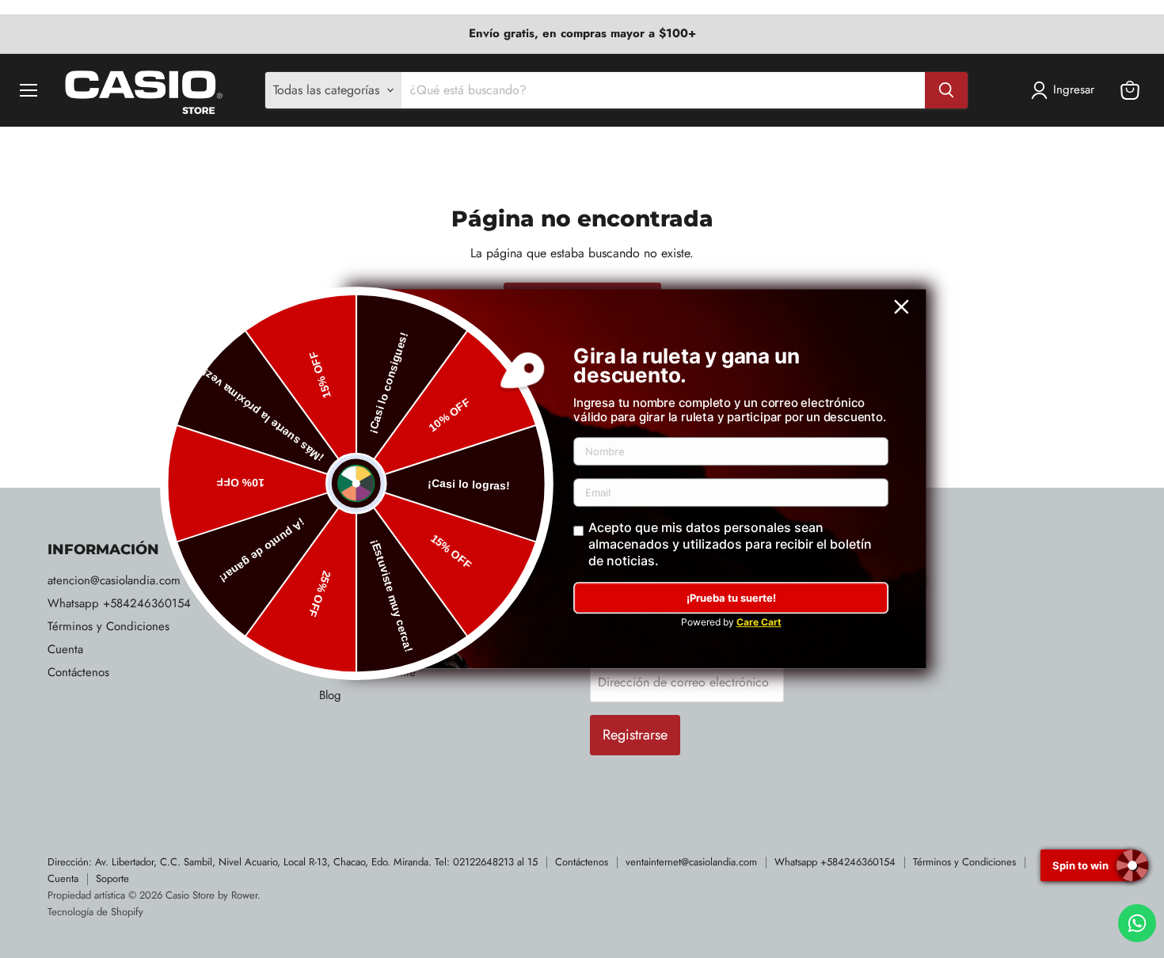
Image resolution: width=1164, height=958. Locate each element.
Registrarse (635, 734)
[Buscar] (946, 90)
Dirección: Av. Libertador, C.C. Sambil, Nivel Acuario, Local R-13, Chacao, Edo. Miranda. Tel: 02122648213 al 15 (293, 861)
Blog (330, 695)
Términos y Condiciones (108, 626)
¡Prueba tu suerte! (731, 597)
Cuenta (65, 649)
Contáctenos (78, 672)
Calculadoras (350, 603)
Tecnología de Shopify (95, 911)
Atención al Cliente (367, 672)
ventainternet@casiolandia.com (691, 861)
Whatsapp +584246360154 (119, 603)
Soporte (112, 878)
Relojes (337, 580)
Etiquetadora (351, 649)
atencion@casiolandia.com (114, 580)
